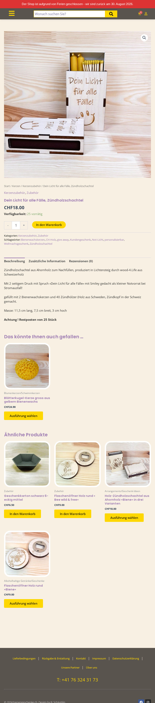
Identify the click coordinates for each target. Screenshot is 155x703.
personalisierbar (114, 239)
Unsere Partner (70, 667)
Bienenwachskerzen (33, 239)
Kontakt (81, 658)
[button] (144, 37)
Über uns (91, 667)
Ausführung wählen (23, 416)
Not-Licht (97, 239)
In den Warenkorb (49, 225)
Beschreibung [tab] (14, 261)
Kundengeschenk (80, 239)
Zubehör (33, 193)
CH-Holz (51, 239)
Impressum (99, 658)
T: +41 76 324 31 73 (77, 680)
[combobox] (69, 13)
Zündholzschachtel (41, 243)
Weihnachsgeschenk (16, 243)
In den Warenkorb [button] (22, 514)
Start (7, 186)
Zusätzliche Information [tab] (47, 261)
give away (63, 239)
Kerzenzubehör (32, 186)
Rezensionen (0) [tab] (81, 261)
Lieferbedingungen (24, 658)
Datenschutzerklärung (125, 658)
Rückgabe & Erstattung (56, 658)
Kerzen (16, 186)
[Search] (111, 13)
